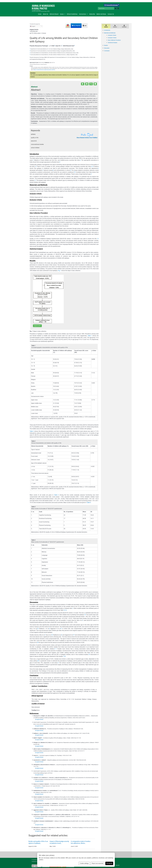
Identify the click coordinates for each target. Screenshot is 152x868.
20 (38, 661)
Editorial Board (54, 14)
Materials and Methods (109, 33)
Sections (106, 27)
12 (98, 238)
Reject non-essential (97, 863)
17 (61, 628)
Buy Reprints (77, 25)
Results (106, 45)
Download (124, 27)
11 (35, 180)
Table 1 (90, 335)
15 (85, 614)
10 (74, 172)
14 (66, 610)
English (33, 26)
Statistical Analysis (112, 42)
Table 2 (32, 431)
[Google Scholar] (39, 719)
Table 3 (56, 495)
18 (37, 642)
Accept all (109, 863)
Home (39, 14)
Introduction (107, 30)
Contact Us (111, 14)
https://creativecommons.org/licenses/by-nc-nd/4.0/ (44, 69)
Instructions (82, 14)
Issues (62, 14)
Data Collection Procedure (114, 40)
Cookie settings (84, 863)
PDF (85, 25)
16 (38, 628)
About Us (45, 14)
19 (89, 654)
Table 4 (89, 502)
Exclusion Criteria (112, 37)
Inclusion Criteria (112, 35)
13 (64, 610)
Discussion (106, 48)
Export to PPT (37, 325)
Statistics (115, 27)
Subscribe (92, 14)
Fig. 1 (59, 270)
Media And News (101, 14)
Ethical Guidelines (72, 14)
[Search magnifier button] (118, 8)
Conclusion (107, 50)
